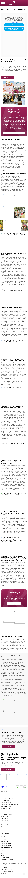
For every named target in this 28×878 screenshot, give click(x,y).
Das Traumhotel (5, 827)
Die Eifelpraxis (4, 818)
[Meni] (3, 3)
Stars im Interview (5, 808)
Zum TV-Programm (13, 604)
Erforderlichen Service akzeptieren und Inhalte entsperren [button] (14, 29)
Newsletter (4, 839)
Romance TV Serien (6, 802)
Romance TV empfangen (7, 798)
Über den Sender (5, 857)
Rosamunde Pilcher (6, 824)
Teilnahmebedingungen (7, 871)
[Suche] (25, 3)
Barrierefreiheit (5, 874)
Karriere (3, 855)
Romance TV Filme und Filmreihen (9, 804)
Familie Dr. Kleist (5, 816)
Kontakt (3, 853)
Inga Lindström (5, 833)
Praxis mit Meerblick (6, 822)
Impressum (4, 867)
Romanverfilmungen (6, 806)
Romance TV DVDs (6, 843)
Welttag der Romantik (6, 847)
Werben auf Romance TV (7, 859)
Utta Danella (4, 831)
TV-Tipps (3, 796)
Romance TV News (6, 845)
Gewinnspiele (4, 841)
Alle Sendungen (5, 800)
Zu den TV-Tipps (7, 77)
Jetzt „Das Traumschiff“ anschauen (13, 133)
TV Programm (4, 794)
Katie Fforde (4, 829)
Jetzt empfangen (7, 769)
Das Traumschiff (5, 820)
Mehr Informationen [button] (14, 22)
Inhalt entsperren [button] (14, 24)
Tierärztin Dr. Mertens (6, 814)
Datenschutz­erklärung (6, 869)
